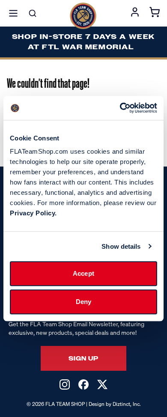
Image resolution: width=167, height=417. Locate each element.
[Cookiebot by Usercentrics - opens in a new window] (120, 107)
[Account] (135, 13)
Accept (83, 273)
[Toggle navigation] (13, 13)
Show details (120, 246)
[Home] (83, 16)
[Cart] (154, 13)
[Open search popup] (32, 13)
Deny (83, 301)
